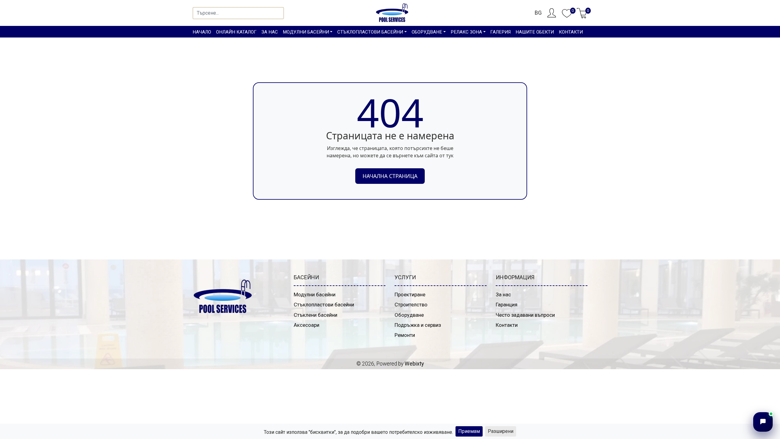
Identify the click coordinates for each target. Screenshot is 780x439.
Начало (202, 32)
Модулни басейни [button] (306, 32)
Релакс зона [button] (466, 32)
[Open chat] (763, 422)
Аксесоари (306, 325)
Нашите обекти (535, 32)
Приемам (469, 431)
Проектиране (410, 294)
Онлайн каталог (236, 32)
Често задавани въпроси (525, 315)
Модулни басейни (314, 294)
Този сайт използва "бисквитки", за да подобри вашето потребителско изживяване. (358, 432)
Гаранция (506, 305)
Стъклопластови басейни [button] (370, 32)
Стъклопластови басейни (324, 305)
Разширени (500, 431)
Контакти (571, 32)
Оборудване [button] (427, 32)
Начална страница (390, 176)
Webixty (414, 364)
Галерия (500, 32)
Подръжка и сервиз (418, 325)
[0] (567, 16)
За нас (269, 32)
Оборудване (409, 315)
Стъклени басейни (315, 315)
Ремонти (405, 335)
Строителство (411, 305)
